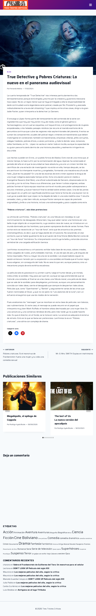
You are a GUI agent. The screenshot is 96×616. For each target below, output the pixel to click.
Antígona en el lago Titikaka (32, 589)
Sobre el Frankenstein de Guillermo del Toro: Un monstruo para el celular (48, 564)
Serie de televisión (42, 549)
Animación (19, 532)
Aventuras (44, 532)
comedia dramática (69, 538)
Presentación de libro (10, 549)
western (61, 553)
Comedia (53, 538)
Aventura (31, 532)
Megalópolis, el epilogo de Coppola (21, 418)
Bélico (70, 533)
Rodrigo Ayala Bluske (17, 424)
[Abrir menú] (90, 5)
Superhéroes (70, 548)
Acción (8, 532)
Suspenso (17, 553)
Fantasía (35, 544)
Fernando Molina (16, 88)
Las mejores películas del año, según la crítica (36, 571)
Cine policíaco (42, 538)
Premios (87, 544)
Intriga (60, 544)
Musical (66, 544)
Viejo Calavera (52, 553)
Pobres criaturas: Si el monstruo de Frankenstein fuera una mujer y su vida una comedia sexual (23, 355)
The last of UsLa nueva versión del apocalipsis (66, 420)
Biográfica (62, 532)
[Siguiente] (88, 408)
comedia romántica (85, 538)
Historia (55, 544)
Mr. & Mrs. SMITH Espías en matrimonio (74, 351)
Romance (21, 549)
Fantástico (47, 544)
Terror (27, 553)
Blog (9, 72)
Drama (24, 543)
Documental (13, 544)
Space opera (56, 549)
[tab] (43, 437)
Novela (72, 544)
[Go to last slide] (7, 408)
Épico (68, 553)
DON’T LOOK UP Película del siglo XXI (31, 568)
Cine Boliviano (26, 538)
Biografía (53, 532)
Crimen (6, 544)
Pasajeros (80, 544)
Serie (28, 549)
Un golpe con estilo (39, 553)
